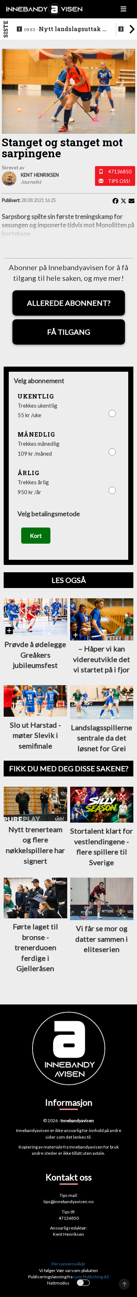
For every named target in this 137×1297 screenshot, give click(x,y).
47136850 (120, 171)
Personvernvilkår (68, 1264)
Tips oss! (119, 181)
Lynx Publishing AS (91, 1276)
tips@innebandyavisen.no (68, 1201)
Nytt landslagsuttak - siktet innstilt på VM (64, 29)
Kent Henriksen (68, 1234)
